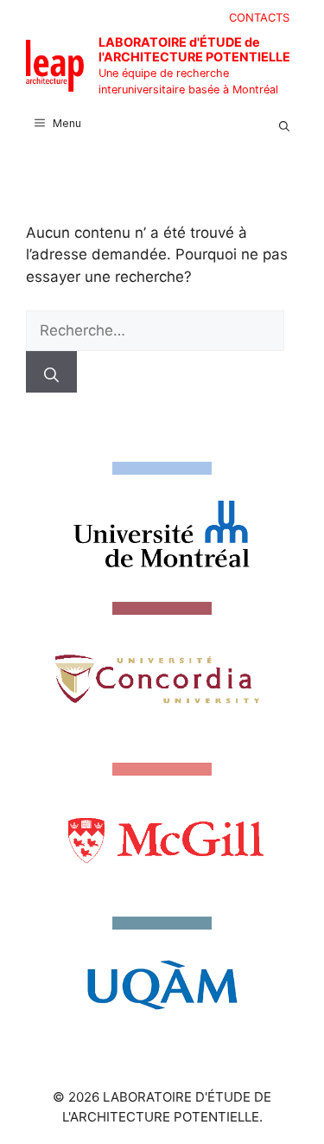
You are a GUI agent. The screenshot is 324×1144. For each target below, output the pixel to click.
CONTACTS (259, 17)
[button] (284, 124)
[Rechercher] (51, 372)
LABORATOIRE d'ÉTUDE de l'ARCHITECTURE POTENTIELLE (194, 49)
